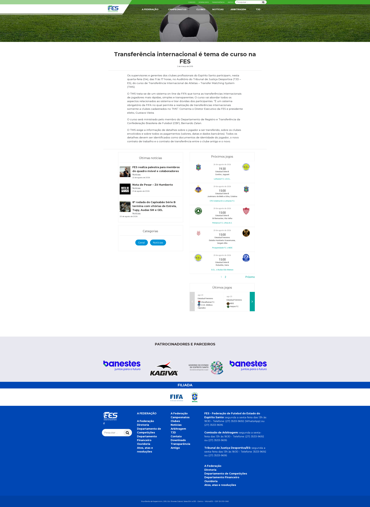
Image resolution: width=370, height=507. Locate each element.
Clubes (200, 9)
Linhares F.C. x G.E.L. (222, 179)
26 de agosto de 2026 (222, 165)
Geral (141, 242)
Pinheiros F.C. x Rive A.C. (222, 223)
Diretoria (143, 424)
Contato (191, 2)
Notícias (218, 9)
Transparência (218, 2)
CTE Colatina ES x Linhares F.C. (222, 201)
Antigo (230, 2)
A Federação (145, 421)
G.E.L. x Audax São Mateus (222, 270)
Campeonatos (177, 9)
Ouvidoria (143, 443)
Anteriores (195, 277)
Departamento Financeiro (221, 477)
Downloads (204, 2)
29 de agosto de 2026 (222, 186)
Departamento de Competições (225, 473)
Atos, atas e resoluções (220, 484)
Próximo (250, 277)
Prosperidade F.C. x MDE (222, 248)
